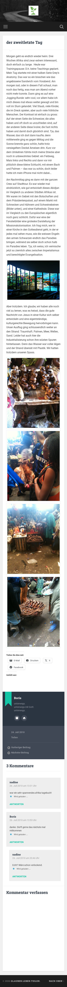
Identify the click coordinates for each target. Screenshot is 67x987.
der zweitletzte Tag (24, 42)
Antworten (17, 804)
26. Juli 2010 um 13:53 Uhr (23, 820)
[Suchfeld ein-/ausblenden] (62, 26)
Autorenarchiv (17, 718)
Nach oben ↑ (56, 981)
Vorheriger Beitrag (20, 747)
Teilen (14, 737)
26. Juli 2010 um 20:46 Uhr (25, 858)
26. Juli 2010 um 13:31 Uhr (23, 785)
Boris (13, 816)
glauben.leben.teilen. (25, 981)
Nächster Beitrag (20, 752)
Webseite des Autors (24, 718)
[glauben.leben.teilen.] (33, 11)
